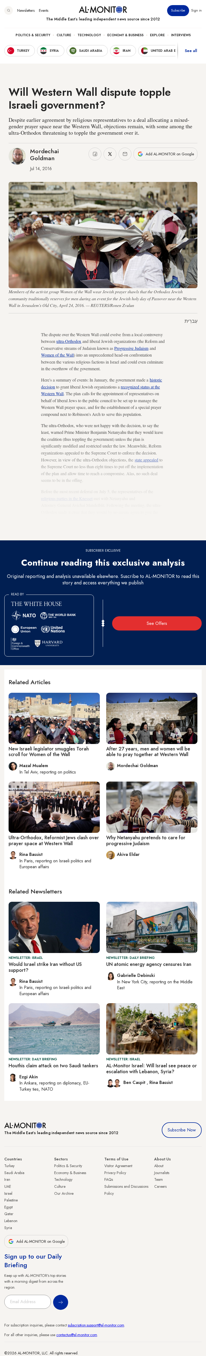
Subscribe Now (182, 1130)
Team (158, 1179)
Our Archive (63, 1193)
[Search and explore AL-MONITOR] (8, 10)
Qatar (8, 1213)
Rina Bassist (161, 1082)
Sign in (196, 10)
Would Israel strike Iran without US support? (45, 967)
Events (43, 10)
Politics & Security (33, 35)
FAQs (108, 1179)
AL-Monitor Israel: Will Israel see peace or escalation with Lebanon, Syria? (151, 1068)
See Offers (157, 623)
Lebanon (10, 1220)
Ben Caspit (135, 1082)
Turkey (9, 1165)
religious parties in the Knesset (67, 498)
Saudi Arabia (14, 1172)
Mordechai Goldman (44, 154)
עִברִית (191, 321)
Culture (64, 35)
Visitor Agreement (118, 1165)
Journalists (161, 1172)
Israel (8, 1193)
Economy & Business (125, 35)
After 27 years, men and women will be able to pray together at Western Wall (148, 751)
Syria (8, 1227)
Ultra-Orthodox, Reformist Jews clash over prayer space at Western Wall (54, 840)
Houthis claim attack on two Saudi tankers (53, 1065)
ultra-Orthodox (68, 341)
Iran (7, 1179)
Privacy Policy (115, 1172)
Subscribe (178, 10)
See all (191, 50)
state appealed (146, 460)
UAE (7, 1186)
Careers (160, 1186)
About (158, 1165)
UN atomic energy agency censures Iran (148, 964)
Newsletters (26, 10)
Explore (157, 35)
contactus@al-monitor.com (76, 1334)
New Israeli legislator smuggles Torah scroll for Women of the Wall (49, 751)
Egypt (8, 1207)
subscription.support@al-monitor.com (96, 1325)
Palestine (11, 1200)
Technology (89, 35)
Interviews (181, 35)
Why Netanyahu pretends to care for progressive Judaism (145, 840)
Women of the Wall (57, 355)
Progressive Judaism (131, 348)
